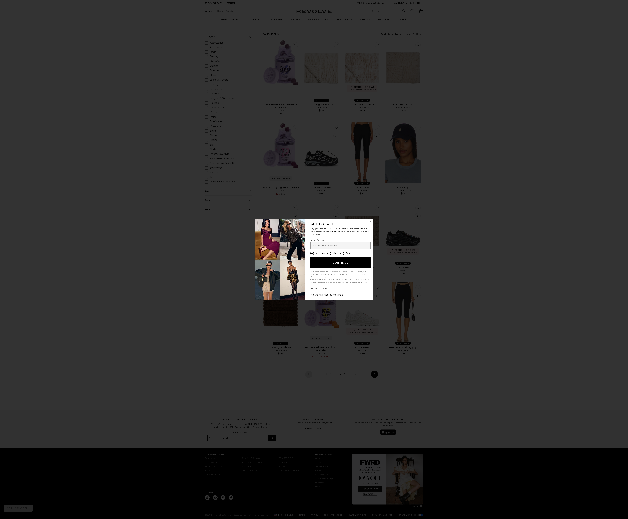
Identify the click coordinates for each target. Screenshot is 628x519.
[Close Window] (370, 221)
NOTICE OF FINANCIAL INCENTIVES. (351, 282)
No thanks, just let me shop (326, 294)
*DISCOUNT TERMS (318, 288)
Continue (341, 262)
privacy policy (363, 279)
